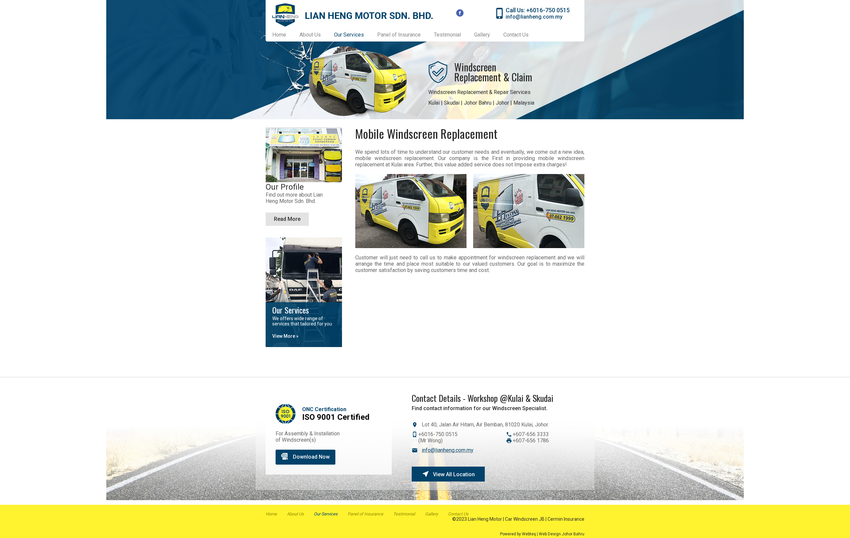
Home (279, 35)
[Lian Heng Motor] (352, 25)
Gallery (482, 35)
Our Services (326, 513)
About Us (310, 35)
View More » (285, 336)
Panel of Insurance (399, 35)
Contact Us (516, 35)
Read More (287, 219)
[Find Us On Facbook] (460, 13)
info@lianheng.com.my (534, 17)
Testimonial (447, 35)
